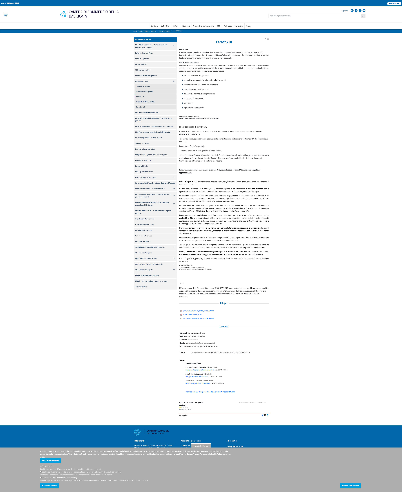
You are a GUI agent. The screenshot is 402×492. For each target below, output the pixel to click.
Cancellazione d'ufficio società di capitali (149, 188)
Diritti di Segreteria (142, 58)
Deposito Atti (140, 107)
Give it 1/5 (180, 407)
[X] (360, 10)
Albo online (186, 26)
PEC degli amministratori (144, 171)
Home (135, 31)
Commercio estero (165, 31)
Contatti (175, 26)
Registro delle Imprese (148, 31)
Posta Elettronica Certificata (145, 177)
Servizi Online (394, 3)
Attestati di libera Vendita (145, 101)
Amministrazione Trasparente (203, 26)
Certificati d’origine (143, 86)
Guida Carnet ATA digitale (192, 314)
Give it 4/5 (185, 407)
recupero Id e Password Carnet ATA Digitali (198, 318)
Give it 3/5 (184, 407)
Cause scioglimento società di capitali (148, 137)
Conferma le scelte (49, 486)
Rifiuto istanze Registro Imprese (147, 275)
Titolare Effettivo (141, 286)
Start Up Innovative (142, 143)
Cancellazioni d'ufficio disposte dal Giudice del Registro (155, 183)
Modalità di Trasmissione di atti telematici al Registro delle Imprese (151, 46)
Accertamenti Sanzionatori (144, 219)
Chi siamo (154, 26)
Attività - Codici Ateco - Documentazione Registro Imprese (153, 211)
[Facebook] (356, 10)
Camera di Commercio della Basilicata (94, 14)
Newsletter (239, 26)
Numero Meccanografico (144, 91)
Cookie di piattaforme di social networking (59, 477)
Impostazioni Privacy (201, 446)
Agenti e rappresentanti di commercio (148, 264)
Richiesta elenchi (141, 64)
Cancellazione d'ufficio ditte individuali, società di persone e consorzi (153, 195)
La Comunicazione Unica (144, 53)
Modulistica (228, 26)
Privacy (248, 26)
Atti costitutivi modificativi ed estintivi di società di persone (153, 119)
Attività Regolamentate (143, 230)
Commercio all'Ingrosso (143, 236)
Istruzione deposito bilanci (144, 224)
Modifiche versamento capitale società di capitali (153, 132)
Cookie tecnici (47, 466)
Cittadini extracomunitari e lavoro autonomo (151, 281)
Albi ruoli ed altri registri (144, 269)
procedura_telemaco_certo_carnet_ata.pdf (198, 310)
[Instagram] (352, 10)
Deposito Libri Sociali (142, 241)
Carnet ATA (140, 96)
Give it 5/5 (187, 407)
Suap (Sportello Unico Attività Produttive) (150, 247)
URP (218, 26)
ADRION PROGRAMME (235, 446)
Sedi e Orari (165, 26)
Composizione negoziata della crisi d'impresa (151, 154)
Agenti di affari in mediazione (146, 258)
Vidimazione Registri (142, 70)
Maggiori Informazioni (50, 460)
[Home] (63, 12)
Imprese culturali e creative (145, 149)
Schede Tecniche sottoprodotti (146, 75)
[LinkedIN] (364, 10)
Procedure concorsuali (143, 160)
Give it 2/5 (182, 407)
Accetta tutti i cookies (350, 486)
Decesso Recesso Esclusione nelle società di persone (154, 126)
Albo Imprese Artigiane (143, 253)
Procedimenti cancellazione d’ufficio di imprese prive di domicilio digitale (152, 203)
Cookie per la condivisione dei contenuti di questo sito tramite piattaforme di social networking (81, 471)
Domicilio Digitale (141, 166)
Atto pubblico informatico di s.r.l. (147, 112)
